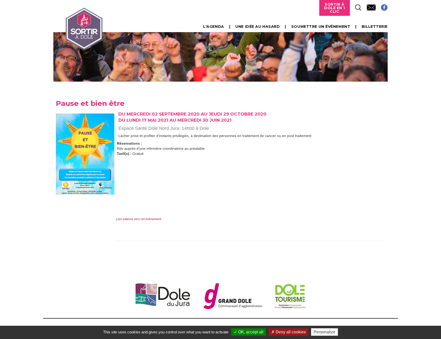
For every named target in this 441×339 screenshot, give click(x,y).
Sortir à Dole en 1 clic (334, 8)
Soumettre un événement (320, 26)
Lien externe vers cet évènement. (139, 219)
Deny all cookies (290, 332)
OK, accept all (250, 332)
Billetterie (375, 26)
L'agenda (213, 26)
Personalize (324, 332)
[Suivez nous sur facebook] (382, 6)
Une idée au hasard (257, 26)
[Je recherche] (356, 6)
